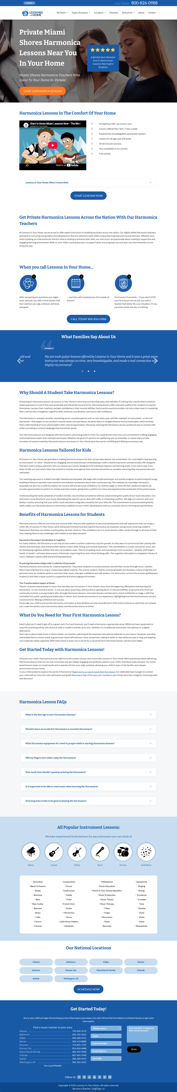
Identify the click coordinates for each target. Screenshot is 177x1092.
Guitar (54, 865)
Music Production (107, 895)
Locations (98, 12)
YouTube (94, 1077)
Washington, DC (71, 978)
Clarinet (38, 926)
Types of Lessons (80, 12)
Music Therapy (107, 903)
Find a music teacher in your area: (52, 1027)
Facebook (79, 1077)
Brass (38, 912)
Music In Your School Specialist (107, 890)
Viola (141, 912)
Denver (140, 962)
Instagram (110, 1077)
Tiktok (104, 1077)
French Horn (69, 903)
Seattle (36, 978)
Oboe (107, 908)
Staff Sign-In (98, 1088)
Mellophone (107, 881)
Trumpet (142, 899)
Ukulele (141, 908)
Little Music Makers (69, 921)
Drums (123, 865)
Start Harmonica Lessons (42, 91)
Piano (31, 865)
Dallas (106, 962)
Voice (100, 865)
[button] (82, 371)
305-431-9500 (79, 1051)
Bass (38, 899)
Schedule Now (89, 989)
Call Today (88, 319)
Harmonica (69, 912)
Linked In (89, 1077)
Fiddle (69, 895)
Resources (127, 12)
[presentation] (20, 361)
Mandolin (69, 926)
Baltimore (71, 962)
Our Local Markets (53, 1065)
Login (29, 3)
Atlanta (36, 962)
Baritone (38, 895)
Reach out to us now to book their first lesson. (93, 671)
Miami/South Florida (106, 970)
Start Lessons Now (88, 195)
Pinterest (99, 1077)
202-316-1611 (79, 1034)
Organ (107, 912)
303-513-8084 (79, 1041)
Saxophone (141, 881)
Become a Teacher (81, 1088)
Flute (69, 899)
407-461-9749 (79, 1055)
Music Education (107, 886)
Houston (36, 970)
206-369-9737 (79, 1058)
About (141, 12)
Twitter (84, 1077)
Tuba (141, 903)
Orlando (141, 970)
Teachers (114, 12)
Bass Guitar (37, 903)
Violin (77, 865)
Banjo (38, 890)
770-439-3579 (79, 1031)
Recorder (107, 926)
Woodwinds (141, 926)
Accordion (38, 881)
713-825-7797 (79, 1045)
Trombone (142, 895)
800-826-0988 (144, 2)
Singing (141, 886)
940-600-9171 (79, 1038)
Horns (69, 917)
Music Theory (107, 899)
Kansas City (71, 970)
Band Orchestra (37, 886)
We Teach (61, 12)
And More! (146, 865)
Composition (69, 881)
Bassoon (38, 908)
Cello (37, 917)
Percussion (107, 917)
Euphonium (69, 890)
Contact (152, 12)
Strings (141, 890)
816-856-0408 (79, 1048)
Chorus (37, 921)
